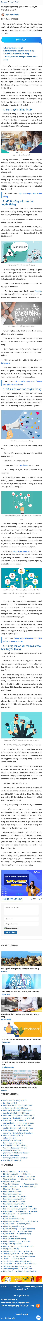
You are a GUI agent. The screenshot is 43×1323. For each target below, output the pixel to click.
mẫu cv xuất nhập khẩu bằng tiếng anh (17, 1111)
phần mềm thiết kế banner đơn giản (16, 1153)
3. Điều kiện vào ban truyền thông (16, 54)
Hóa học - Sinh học (29, 1186)
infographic (5, 363)
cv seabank (7, 1120)
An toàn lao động (9, 1171)
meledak (34, 1211)
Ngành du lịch (32, 1221)
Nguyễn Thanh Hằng (8, 1067)
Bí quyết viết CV (9, 1176)
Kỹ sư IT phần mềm (10, 1206)
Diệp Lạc (4, 1090)
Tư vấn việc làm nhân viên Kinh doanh (17, 1261)
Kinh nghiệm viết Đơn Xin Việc (14, 1204)
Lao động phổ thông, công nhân (15, 1209)
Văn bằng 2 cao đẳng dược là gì (15, 1148)
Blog (11, 2)
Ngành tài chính (26, 1231)
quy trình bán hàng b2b (11, 1150)
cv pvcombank (8, 1123)
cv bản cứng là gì (9, 1138)
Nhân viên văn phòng (11, 1241)
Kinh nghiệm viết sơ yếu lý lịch (14, 1199)
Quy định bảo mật (8, 1318)
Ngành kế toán (8, 1224)
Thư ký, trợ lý (28, 1254)
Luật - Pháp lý (8, 1211)
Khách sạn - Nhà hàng (11, 1189)
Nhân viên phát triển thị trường (14, 1239)
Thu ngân (6, 1256)
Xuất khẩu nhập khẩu (11, 1269)
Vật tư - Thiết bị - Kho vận (26, 1264)
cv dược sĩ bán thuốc (23, 1125)
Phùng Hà (4, 971)
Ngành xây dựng (25, 1234)
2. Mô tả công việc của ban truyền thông (19, 51)
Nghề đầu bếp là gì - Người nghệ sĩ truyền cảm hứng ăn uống (20, 1015)
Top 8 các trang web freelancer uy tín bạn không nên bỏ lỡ (21, 1039)
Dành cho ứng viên (31, 1184)
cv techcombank (9, 1130)
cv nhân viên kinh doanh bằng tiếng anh (18, 1128)
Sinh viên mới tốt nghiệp (12, 1251)
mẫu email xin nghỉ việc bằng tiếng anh (17, 1106)
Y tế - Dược (28, 1269)
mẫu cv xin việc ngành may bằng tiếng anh (19, 1115)
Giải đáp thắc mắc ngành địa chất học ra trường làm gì (20, 969)
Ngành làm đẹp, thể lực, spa (13, 1226)
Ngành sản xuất (9, 1231)
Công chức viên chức (11, 1184)
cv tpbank (30, 1118)
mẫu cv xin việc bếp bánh (12, 1118)
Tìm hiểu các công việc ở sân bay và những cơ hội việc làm (21, 1063)
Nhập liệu (27, 1241)
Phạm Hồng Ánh (14, 14)
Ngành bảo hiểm (9, 1216)
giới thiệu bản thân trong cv (13, 1140)
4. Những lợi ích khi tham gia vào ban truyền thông (20, 58)
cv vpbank (7, 1125)
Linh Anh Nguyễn (6, 1019)
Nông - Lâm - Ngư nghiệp (12, 1244)
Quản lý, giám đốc (27, 1246)
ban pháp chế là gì (10, 1103)
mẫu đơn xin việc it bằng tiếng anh (16, 1113)
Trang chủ (4, 2)
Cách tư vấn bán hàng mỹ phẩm (15, 1101)
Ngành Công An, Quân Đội (12, 1221)
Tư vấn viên (7, 1264)
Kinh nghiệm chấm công (12, 1194)
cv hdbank (24, 1130)
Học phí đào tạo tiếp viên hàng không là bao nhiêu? (19, 1087)
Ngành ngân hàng (28, 1229)
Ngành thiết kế (8, 1234)
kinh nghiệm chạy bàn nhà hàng (15, 1145)
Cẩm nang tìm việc (28, 1179)
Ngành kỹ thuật (24, 1224)
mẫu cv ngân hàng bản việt (13, 1135)
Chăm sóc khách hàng (11, 1181)
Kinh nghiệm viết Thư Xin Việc (14, 1201)
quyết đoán (24, 465)
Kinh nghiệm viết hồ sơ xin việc (14, 1196)
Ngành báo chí (25, 1214)
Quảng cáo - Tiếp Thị (11, 1249)
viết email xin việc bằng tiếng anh (15, 1108)
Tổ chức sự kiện (19, 1259)
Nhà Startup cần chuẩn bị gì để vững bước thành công (20, 991)
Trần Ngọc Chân (6, 1042)
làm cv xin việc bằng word (12, 1143)
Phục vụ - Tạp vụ (9, 1246)
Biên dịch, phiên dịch (10, 1174)
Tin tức (17, 2)
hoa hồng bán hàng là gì (12, 1160)
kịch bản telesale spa (11, 1155)
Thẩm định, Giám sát (11, 1254)
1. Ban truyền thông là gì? (13, 48)
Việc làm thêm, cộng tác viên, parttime (17, 1266)
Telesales (29, 1251)
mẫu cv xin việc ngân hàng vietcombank (18, 1133)
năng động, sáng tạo (21, 551)
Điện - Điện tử (8, 1271)
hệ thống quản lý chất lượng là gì (15, 1158)
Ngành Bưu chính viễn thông (13, 1219)
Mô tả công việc (9, 1214)
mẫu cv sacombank (26, 1123)
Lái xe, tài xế (27, 1206)
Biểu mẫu (26, 1174)
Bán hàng (24, 1171)
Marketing (22, 1211)
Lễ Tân (34, 1209)
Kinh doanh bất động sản (12, 1191)
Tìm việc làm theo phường (25, 1256)
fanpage (38, 291)
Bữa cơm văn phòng (27, 1176)
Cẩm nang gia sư (9, 1179)
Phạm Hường (6, 994)
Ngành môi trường (10, 1229)
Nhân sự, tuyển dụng (10, 1236)
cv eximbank (21, 1120)
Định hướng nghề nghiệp (27, 1271)
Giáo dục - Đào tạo (10, 1186)
